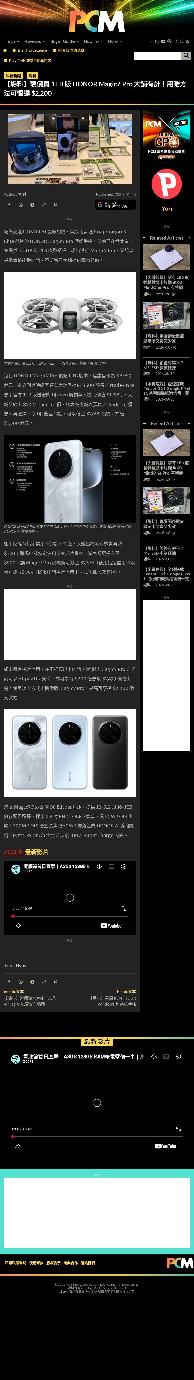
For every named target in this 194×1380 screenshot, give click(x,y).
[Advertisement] (97, 624)
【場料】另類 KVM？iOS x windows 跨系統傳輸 (112, 1001)
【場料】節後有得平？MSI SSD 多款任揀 (163, 365)
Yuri (22, 194)
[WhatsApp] (20, 204)
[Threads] (169, 42)
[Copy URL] (44, 204)
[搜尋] (186, 56)
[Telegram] (32, 204)
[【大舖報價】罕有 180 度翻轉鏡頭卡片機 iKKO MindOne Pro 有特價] (166, 257)
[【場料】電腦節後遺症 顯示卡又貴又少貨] (166, 315)
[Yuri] (167, 184)
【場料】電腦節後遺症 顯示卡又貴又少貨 (165, 338)
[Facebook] (151, 42)
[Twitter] (181, 42)
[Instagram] (157, 42)
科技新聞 (13, 75)
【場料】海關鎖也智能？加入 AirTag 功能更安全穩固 (30, 1001)
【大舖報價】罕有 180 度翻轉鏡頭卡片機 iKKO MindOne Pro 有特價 (166, 282)
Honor (22, 965)
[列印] (55, 204)
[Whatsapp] (175, 42)
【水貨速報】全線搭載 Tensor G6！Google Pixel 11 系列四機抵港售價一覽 (166, 388)
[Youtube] (163, 42)
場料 (32, 75)
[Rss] (187, 42)
